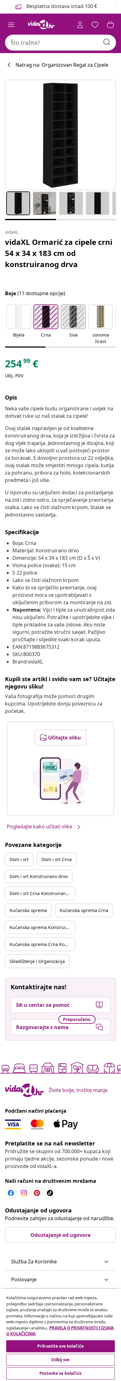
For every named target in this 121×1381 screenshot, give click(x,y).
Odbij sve (60, 1359)
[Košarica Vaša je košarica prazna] (110, 24)
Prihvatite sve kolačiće (60, 1346)
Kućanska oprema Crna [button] (84, 910)
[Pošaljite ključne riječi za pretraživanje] (107, 42)
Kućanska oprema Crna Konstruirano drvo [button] (42, 944)
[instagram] (24, 1193)
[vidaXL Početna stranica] (41, 24)
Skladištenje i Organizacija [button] (37, 961)
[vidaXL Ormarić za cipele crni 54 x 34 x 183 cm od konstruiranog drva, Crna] (60, 135)
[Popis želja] (95, 24)
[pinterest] (37, 1193)
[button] (18, 324)
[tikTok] (50, 1193)
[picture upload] (60, 780)
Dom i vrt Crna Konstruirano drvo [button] (42, 893)
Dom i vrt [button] (19, 859)
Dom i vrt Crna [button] (57, 859)
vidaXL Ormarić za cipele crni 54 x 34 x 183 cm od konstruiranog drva (58, 253)
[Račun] (80, 24)
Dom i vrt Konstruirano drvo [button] (39, 876)
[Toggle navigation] (11, 24)
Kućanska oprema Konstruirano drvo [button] (42, 927)
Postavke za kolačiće (60, 1373)
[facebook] (11, 1193)
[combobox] (60, 43)
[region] (60, 1335)
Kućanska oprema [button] (28, 910)
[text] (21, 365)
